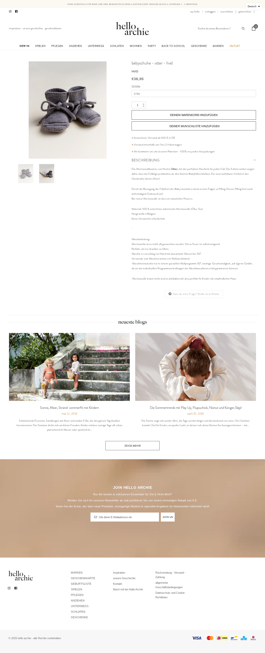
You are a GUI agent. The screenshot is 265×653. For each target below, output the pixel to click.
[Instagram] (11, 11)
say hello (195, 12)
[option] (67, 110)
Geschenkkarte (53, 28)
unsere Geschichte (33, 28)
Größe (136, 86)
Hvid (135, 71)
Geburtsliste (245, 12)
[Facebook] (17, 11)
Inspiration (15, 28)
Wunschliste (226, 12)
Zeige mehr (132, 446)
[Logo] (132, 28)
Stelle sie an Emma (208, 294)
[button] (254, 6)
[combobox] (217, 28)
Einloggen (210, 12)
